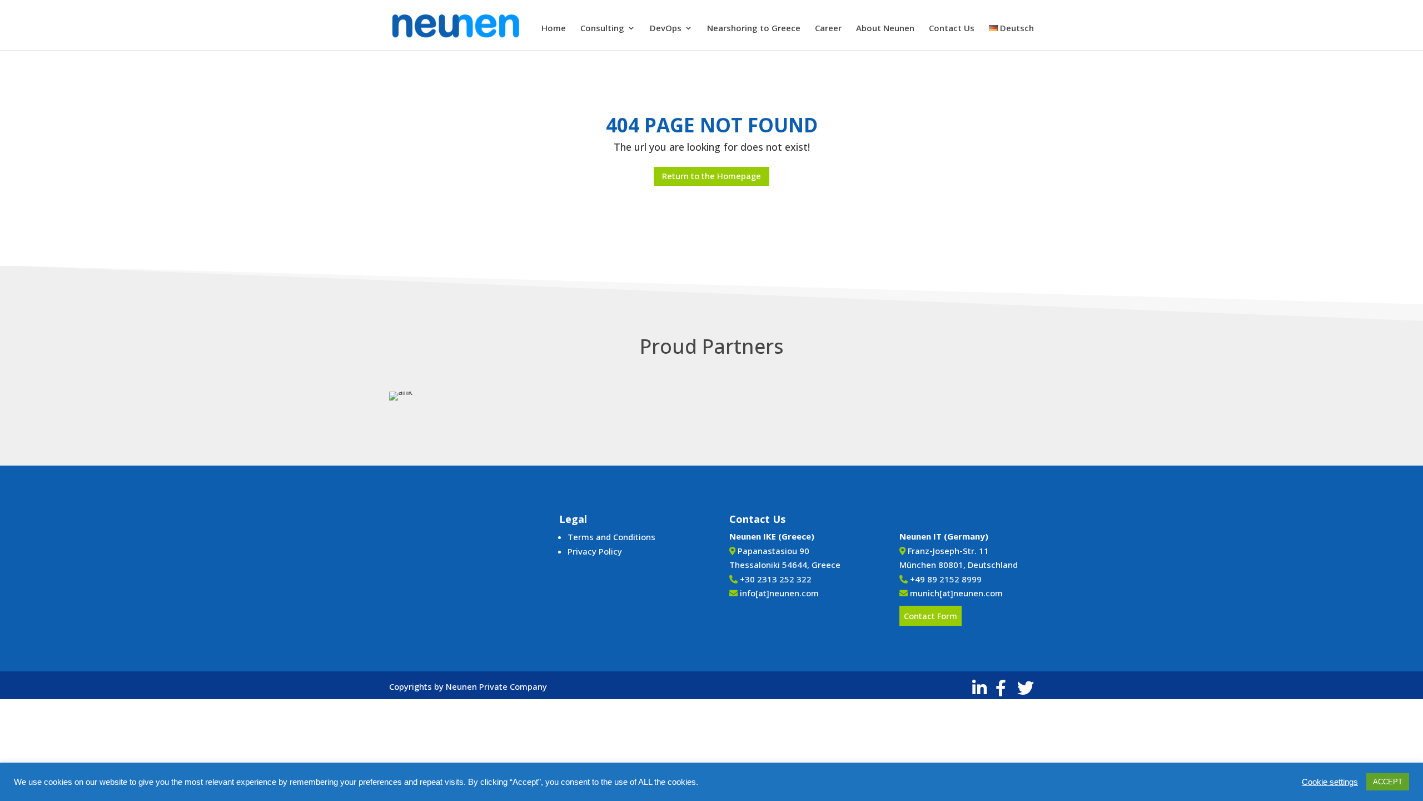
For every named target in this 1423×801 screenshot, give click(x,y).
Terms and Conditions (611, 536)
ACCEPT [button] (1387, 782)
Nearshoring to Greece (753, 28)
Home (553, 28)
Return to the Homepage (711, 175)
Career (828, 28)
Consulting (602, 28)
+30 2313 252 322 (776, 579)
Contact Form (930, 615)
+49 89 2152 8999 (946, 579)
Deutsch (1016, 28)
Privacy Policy (595, 551)
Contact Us (951, 28)
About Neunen (885, 28)
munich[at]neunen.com (956, 593)
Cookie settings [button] (1330, 782)
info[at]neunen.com (779, 593)
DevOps (665, 28)
